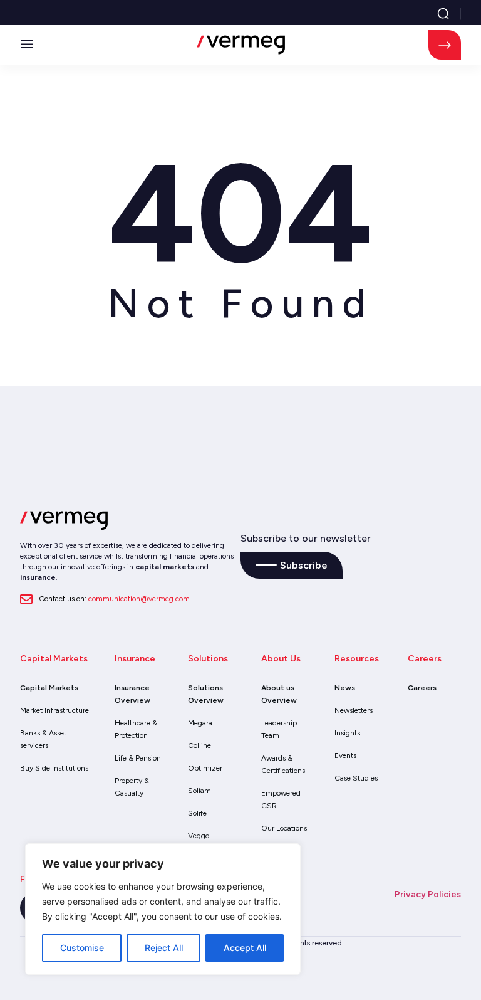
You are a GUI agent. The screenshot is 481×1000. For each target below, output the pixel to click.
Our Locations (284, 828)
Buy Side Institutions (54, 768)
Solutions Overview (206, 694)
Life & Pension (138, 758)
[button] (27, 45)
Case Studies (356, 778)
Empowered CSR (281, 799)
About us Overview (279, 694)
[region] (163, 909)
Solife (197, 813)
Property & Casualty (132, 786)
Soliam (199, 790)
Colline (199, 745)
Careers (422, 687)
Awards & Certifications (283, 764)
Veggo (198, 835)
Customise (82, 947)
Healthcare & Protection (136, 729)
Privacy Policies (428, 894)
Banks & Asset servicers (43, 739)
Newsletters (353, 710)
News (344, 687)
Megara (200, 722)
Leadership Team (279, 729)
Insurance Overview (132, 694)
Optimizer (205, 768)
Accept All (245, 947)
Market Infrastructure (54, 710)
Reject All (164, 947)
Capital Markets (49, 687)
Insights (347, 733)
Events (345, 755)
